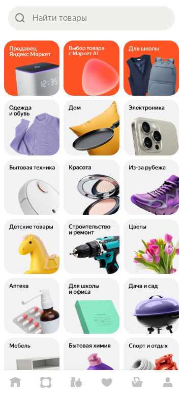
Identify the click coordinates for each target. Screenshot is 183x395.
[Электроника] (151, 127)
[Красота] (91, 187)
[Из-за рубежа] (151, 187)
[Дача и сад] (151, 305)
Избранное (107, 382)
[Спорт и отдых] (151, 365)
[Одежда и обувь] (31, 127)
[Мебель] (31, 365)
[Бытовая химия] (91, 365)
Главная (15, 382)
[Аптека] (31, 305)
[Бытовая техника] (31, 187)
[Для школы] (151, 68)
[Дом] (91, 127)
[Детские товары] (31, 246)
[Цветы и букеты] (151, 246)
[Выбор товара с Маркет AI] (91, 68)
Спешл (45, 382)
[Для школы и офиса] (91, 305)
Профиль (167, 382)
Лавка (76, 382)
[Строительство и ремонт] (91, 246)
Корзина (137, 382)
